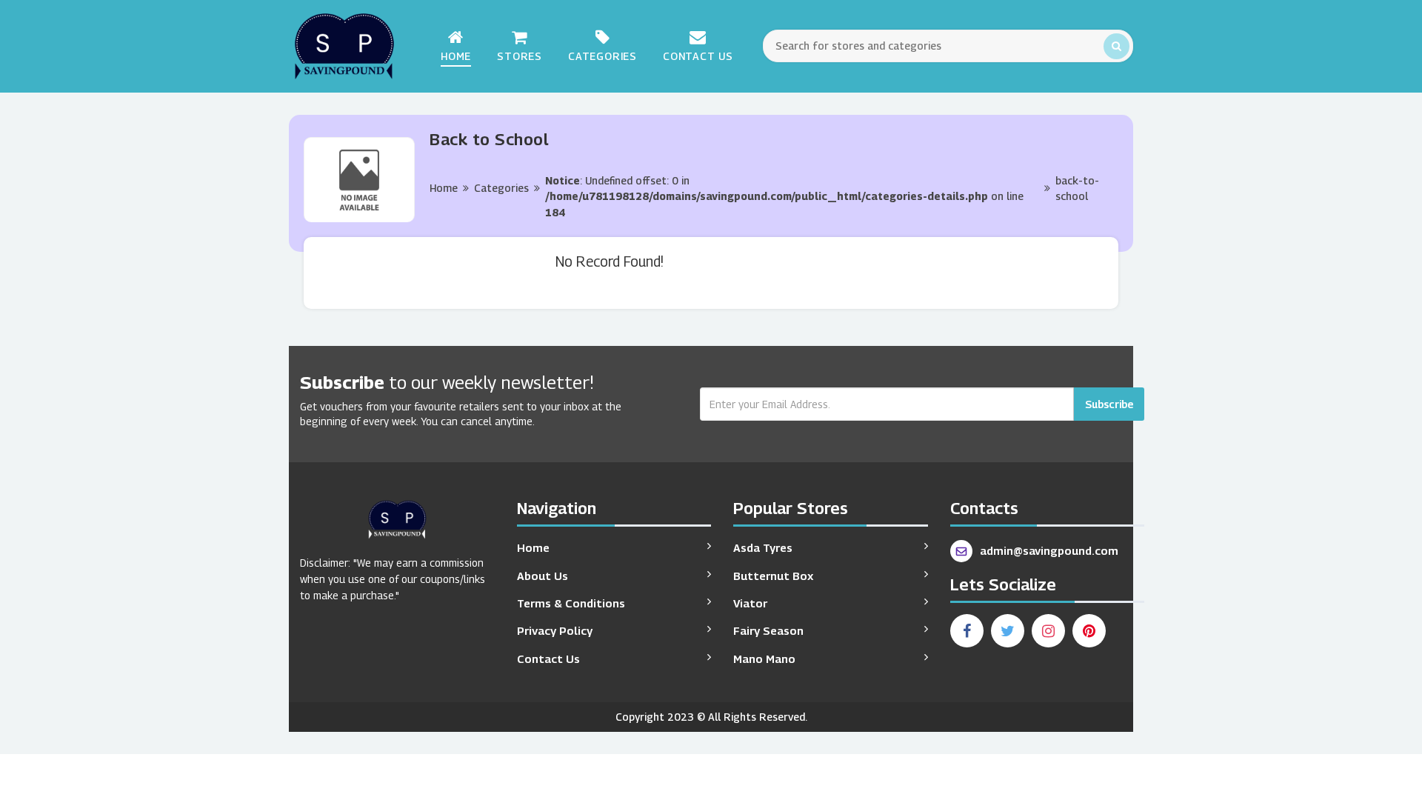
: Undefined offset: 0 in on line (784, 196)
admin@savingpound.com (1049, 550)
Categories (602, 56)
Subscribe (1109, 404)
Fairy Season (768, 630)
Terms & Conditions (571, 603)
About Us (542, 575)
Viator (750, 603)
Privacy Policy (554, 630)
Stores (519, 56)
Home (456, 56)
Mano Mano (764, 658)
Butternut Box (773, 575)
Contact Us (698, 56)
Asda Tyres (762, 547)
